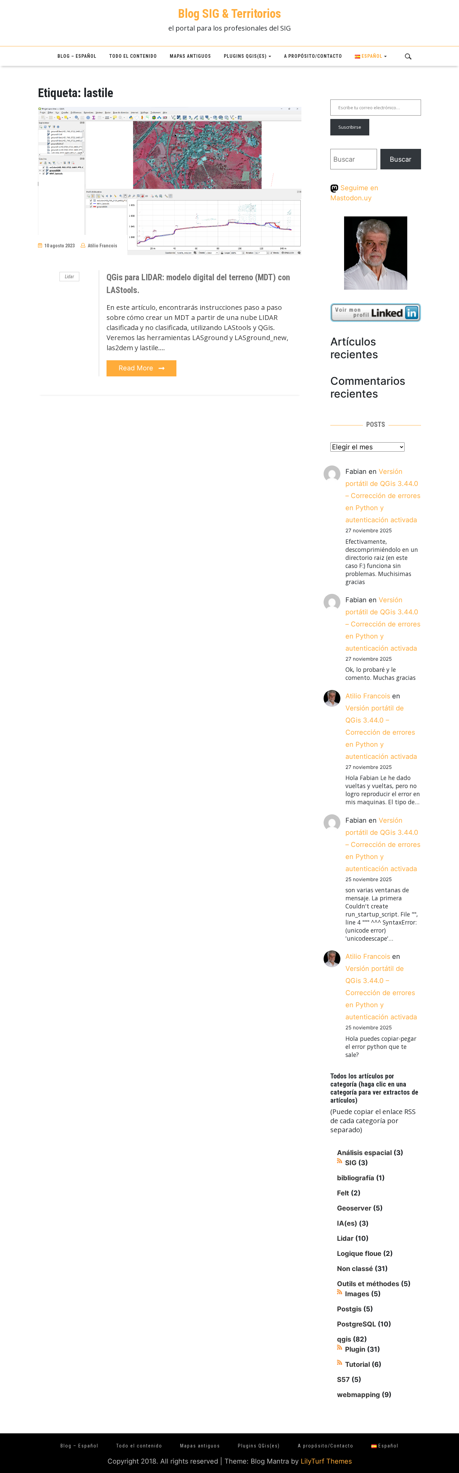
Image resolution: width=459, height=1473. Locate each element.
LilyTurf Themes (326, 1461)
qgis (344, 1339)
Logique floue (359, 1254)
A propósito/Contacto (313, 56)
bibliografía (355, 1178)
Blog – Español (76, 56)
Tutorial (357, 1364)
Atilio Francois (102, 245)
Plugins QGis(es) (245, 56)
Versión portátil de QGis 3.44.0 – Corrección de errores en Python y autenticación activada (382, 495)
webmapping (358, 1395)
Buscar (400, 159)
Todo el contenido (133, 56)
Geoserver (354, 1208)
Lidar (69, 276)
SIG (351, 1163)
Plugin (355, 1349)
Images (357, 1294)
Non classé (355, 1269)
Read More (137, 368)
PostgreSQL (356, 1324)
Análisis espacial (364, 1153)
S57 (343, 1380)
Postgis (349, 1309)
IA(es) (347, 1223)
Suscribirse (349, 127)
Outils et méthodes (368, 1284)
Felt (343, 1193)
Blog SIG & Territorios (229, 14)
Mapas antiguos (190, 56)
